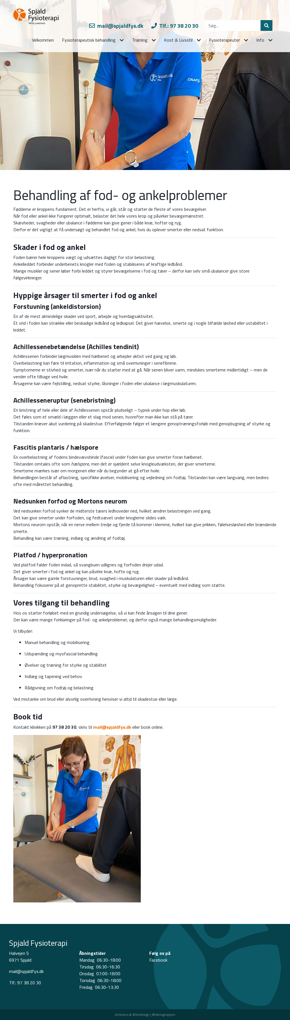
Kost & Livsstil (178, 40)
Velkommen (43, 40)
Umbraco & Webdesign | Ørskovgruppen (145, 1014)
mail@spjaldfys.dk (119, 25)
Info (260, 40)
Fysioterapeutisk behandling (89, 40)
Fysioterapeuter (224, 40)
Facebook (158, 960)
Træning (140, 40)
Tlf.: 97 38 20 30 (178, 25)
